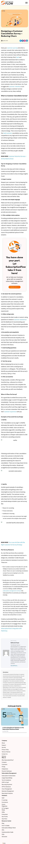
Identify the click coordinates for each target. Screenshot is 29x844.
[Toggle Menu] (26, 2)
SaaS (17, 57)
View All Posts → (14, 665)
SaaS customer (7, 133)
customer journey (12, 48)
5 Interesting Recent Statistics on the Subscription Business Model (13, 728)
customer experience (10, 411)
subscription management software (12, 590)
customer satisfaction (20, 319)
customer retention (14, 86)
